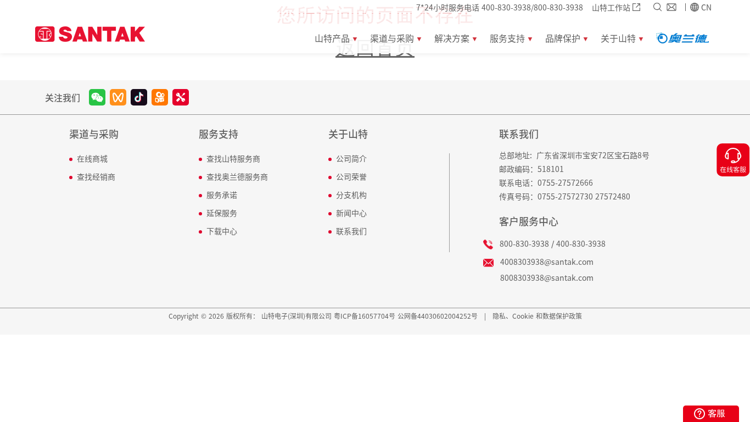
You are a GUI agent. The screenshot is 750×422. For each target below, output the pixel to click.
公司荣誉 (351, 176)
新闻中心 (351, 212)
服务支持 (218, 134)
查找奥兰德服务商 (237, 176)
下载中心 (221, 230)
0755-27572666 (565, 182)
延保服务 (221, 212)
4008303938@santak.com (547, 261)
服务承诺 (221, 194)
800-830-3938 (524, 243)
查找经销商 (96, 176)
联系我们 (351, 230)
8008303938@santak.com (547, 277)
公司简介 (351, 158)
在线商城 (92, 158)
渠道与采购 (94, 134)
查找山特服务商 (233, 158)
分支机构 (351, 194)
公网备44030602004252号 (438, 316)
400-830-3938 (581, 243)
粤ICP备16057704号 (364, 316)
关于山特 (348, 134)
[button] (332, 33)
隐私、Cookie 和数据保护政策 (537, 316)
